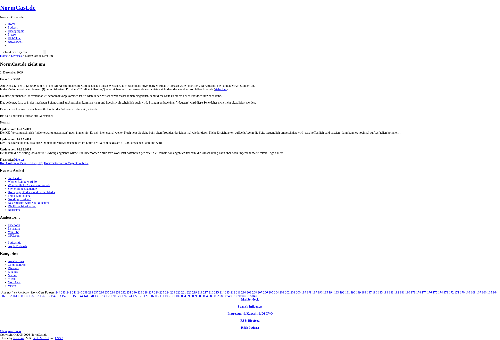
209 (249, 292)
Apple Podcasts (17, 246)
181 (402, 292)
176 (429, 292)
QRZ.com (14, 235)
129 (118, 296)
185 (380, 292)
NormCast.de (18, 7)
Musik (12, 278)
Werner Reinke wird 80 (22, 181)
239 (85, 292)
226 (156, 292)
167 (478, 292)
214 (222, 292)
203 (281, 292)
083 (211, 296)
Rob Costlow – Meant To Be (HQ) (21, 163)
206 (265, 292)
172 (451, 292)
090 (189, 296)
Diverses (16, 55)
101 (172, 296)
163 (4, 296)
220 (189, 292)
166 (484, 292)
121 (140, 296)
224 (167, 292)
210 (243, 292)
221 (183, 292)
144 (80, 296)
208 (254, 292)
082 (216, 296)
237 (96, 292)
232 (123, 292)
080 (222, 296)
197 (314, 292)
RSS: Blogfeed (250, 320)
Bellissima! (14, 209)
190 (353, 292)
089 (194, 296)
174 (440, 292)
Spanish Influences (250, 306)
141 (86, 296)
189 (358, 292)
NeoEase (18, 338)
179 (413, 292)
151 (69, 296)
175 (435, 292)
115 (156, 296)
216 (211, 292)
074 (227, 296)
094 (183, 296)
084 (205, 296)
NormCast (14, 282)
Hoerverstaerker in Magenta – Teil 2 (66, 163)
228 (145, 292)
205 (271, 292)
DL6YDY (14, 38)
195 (325, 292)
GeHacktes (14, 178)
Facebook (14, 225)
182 (396, 292)
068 (249, 296)
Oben (3, 331)
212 (232, 292)
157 (36, 296)
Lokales (13, 271)
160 (20, 296)
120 (146, 296)
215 (216, 292)
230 (134, 292)
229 (140, 292)
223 (172, 292)
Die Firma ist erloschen (22, 206)
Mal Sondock (250, 299)
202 (287, 292)
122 (135, 296)
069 (243, 296)
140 (91, 296)
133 (102, 296)
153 (58, 296)
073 (232, 296)
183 (391, 292)
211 (238, 292)
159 (25, 296)
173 (446, 292)
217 (205, 292)
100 (178, 296)
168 (473, 292)
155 (47, 296)
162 (9, 296)
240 (79, 292)
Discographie (16, 31)
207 (260, 292)
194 (331, 292)
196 (320, 292)
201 (292, 292)
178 (418, 292)
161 (14, 296)
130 (113, 296)
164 (495, 292)
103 (167, 296)
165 (489, 292)
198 (309, 292)
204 (276, 292)
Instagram (14, 228)
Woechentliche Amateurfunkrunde (29, 185)
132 (107, 296)
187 (369, 292)
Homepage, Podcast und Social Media (31, 192)
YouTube (13, 232)
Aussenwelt (15, 41)
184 (385, 292)
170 (462, 292)
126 (124, 296)
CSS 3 (59, 338)
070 (238, 296)
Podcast (12, 27)
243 (63, 292)
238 (90, 292)
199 (303, 292)
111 (162, 296)
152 (64, 296)
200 (298, 292)
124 (129, 296)
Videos (12, 285)
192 (342, 292)
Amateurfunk (16, 261)
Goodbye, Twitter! (19, 199)
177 (424, 292)
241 (74, 292)
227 (150, 292)
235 (107, 292)
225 (161, 292)
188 (364, 292)
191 (347, 292)
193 (336, 292)
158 (31, 296)
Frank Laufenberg (19, 195)
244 (57, 292)
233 (118, 292)
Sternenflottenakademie (22, 188)
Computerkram (17, 264)
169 (467, 292)
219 (194, 292)
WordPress (14, 331)
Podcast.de (14, 242)
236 (101, 292)
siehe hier (221, 89)
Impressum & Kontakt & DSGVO (250, 313)
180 (407, 292)
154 (53, 296)
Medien (12, 275)
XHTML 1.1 (41, 338)
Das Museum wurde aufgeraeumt (28, 202)
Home (11, 24)
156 (42, 296)
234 (112, 292)
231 (129, 292)
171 (456, 292)
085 (200, 296)
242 (68, 292)
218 (200, 292)
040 (254, 296)
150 (75, 296)
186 (374, 292)
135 (97, 296)
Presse (12, 34)
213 (227, 292)
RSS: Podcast (250, 327)
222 (178, 292)
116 (151, 296)
